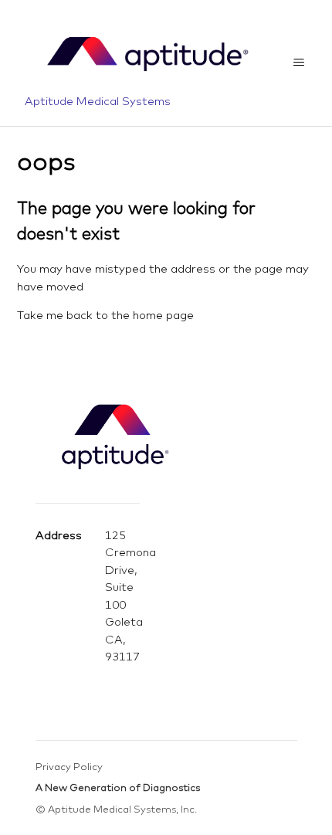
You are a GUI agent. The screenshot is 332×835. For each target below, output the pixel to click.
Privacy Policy (69, 766)
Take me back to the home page (105, 314)
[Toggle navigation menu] (299, 62)
